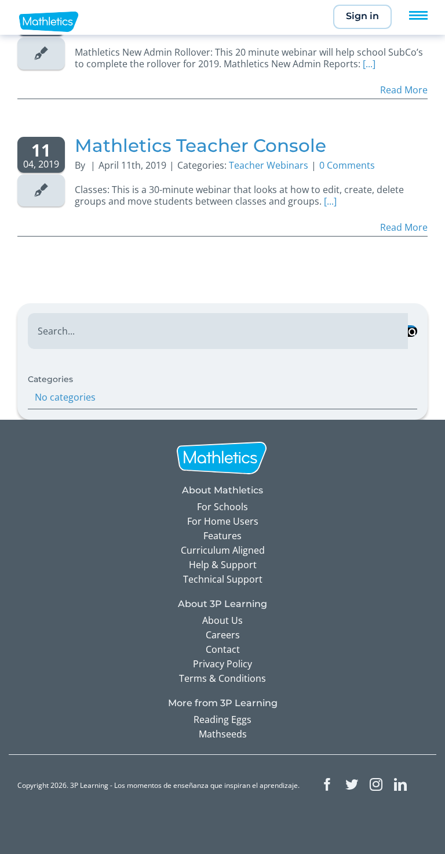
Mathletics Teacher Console (200, 146)
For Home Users (222, 521)
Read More (404, 89)
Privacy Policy (222, 664)
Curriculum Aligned (223, 550)
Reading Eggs (222, 719)
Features (222, 536)
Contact (223, 649)
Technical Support (222, 579)
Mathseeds (223, 734)
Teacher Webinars (268, 165)
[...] (369, 63)
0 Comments (347, 165)
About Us (222, 620)
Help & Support (223, 564)
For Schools (222, 507)
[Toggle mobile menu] (418, 15)
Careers (223, 635)
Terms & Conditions (222, 678)
